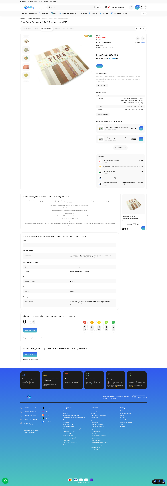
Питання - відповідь (69, 28)
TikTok (47, 418)
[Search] (94, 7)
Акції (64, 445)
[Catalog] (41, 7)
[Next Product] (140, 28)
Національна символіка (99, 415)
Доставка (66, 413)
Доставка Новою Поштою (111, 160)
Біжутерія (94, 433)
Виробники (66, 440)
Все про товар (27, 28)
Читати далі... (102, 85)
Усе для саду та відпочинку (100, 442)
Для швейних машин (98, 426)
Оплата (122, 424)
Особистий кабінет (125, 411)
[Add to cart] (141, 128)
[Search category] (49, 7)
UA (141, 6)
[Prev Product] (136, 28)
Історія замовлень (125, 413)
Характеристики (46, 28)
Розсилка (122, 417)
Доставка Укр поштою (110, 166)
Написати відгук (30, 330)
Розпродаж (95, 449)
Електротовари (96, 431)
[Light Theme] (145, 6)
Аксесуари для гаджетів (99, 436)
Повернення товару (69, 431)
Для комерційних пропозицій (72, 429)
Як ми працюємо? (68, 424)
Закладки (122, 415)
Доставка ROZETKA (109, 171)
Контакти (66, 422)
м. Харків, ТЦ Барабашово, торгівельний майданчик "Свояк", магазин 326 (31, 430)
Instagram (49, 415)
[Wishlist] (143, 38)
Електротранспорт (97, 445)
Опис (36, 28)
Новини (23, 1)
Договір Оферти (68, 436)
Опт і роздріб (44, 1)
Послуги (65, 420)
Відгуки (53, 1)
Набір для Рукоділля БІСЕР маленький (116, 127)
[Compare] (138, 38)
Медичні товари (96, 440)
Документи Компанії (69, 426)
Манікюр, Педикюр (97, 424)
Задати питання (30, 354)
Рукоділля (94, 429)
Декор (93, 413)
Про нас (65, 411)
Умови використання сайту (71, 415)
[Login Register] (131, 7)
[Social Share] (144, 28)
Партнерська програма (70, 442)
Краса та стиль (96, 438)
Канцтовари (95, 422)
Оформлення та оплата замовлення (74, 417)
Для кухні (94, 420)
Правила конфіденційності (71, 438)
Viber (47, 411)
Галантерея (95, 411)
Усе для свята (96, 447)
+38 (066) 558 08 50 (117, 7)
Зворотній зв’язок (125, 420)
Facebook (48, 422)
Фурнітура (95, 417)
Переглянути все (103, 114)
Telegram (48, 408)
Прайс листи (33, 1)
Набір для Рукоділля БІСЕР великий (115, 138)
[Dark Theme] (145, 8)
